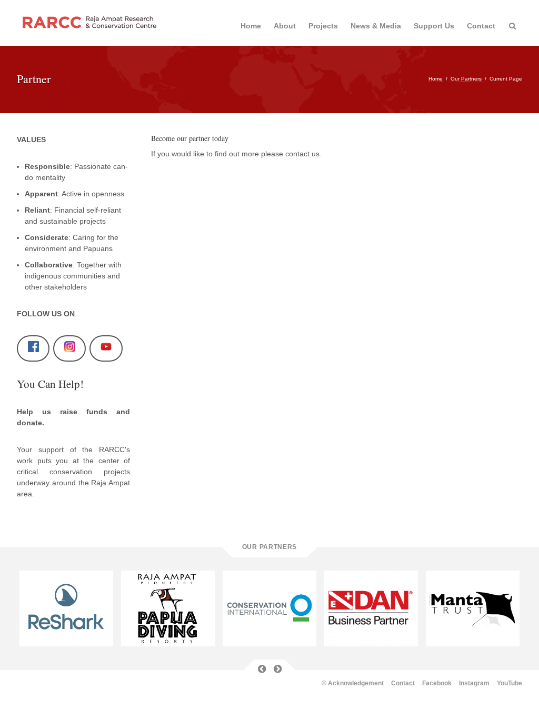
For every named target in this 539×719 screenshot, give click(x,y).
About (285, 26)
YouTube (509, 683)
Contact (481, 26)
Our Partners (466, 79)
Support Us (434, 26)
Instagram (474, 683)
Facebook (437, 683)
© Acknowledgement (353, 683)
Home (251, 26)
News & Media (376, 26)
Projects (323, 26)
